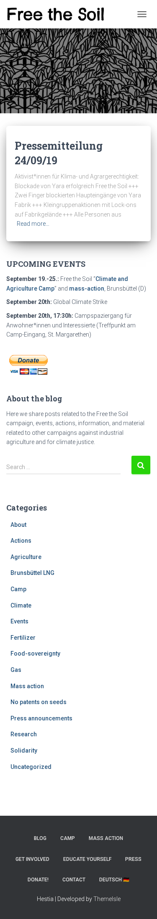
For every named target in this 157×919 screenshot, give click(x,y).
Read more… (33, 223)
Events (19, 621)
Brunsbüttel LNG (32, 572)
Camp (18, 589)
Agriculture (25, 557)
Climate (20, 605)
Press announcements (41, 718)
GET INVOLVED (32, 859)
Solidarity (23, 750)
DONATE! (38, 880)
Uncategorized (30, 766)
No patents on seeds (38, 702)
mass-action (86, 288)
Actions (20, 540)
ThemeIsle (107, 899)
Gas (15, 669)
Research (23, 734)
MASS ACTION (106, 838)
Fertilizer (23, 637)
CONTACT (73, 880)
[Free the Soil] (58, 14)
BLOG (40, 838)
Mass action (27, 686)
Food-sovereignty (35, 653)
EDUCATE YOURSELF (87, 859)
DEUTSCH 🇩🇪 (114, 880)
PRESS (133, 859)
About (18, 524)
